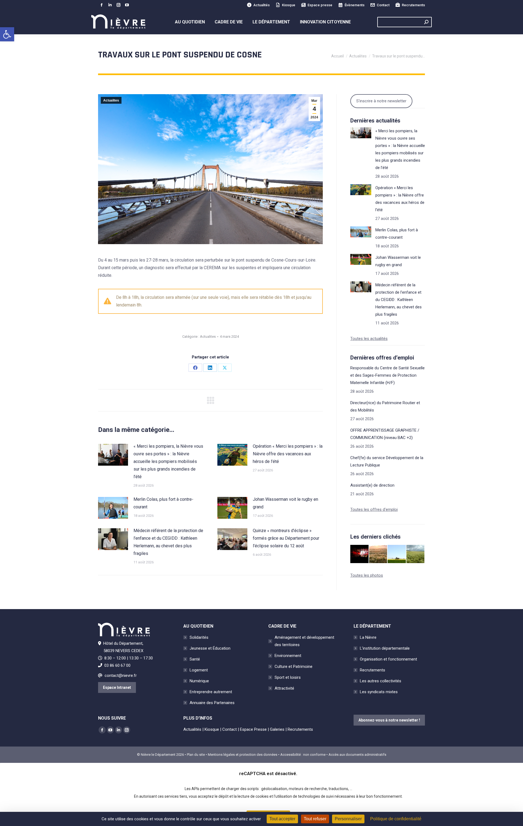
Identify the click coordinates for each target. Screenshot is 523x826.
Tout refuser (315, 818)
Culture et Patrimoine (293, 666)
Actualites (111, 100)
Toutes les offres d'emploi (374, 509)
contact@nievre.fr (121, 675)
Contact (383, 5)
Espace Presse (253, 729)
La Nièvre (368, 637)
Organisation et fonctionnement (388, 659)
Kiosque (288, 5)
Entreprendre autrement (211, 691)
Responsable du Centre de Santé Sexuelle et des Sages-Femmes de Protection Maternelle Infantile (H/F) (387, 375)
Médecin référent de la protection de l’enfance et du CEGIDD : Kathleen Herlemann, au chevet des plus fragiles (168, 542)
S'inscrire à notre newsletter (381, 101)
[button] (7, 34)
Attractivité (284, 688)
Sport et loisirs (288, 677)
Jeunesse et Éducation (210, 648)
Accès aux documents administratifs (357, 755)
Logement (199, 670)
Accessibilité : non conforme (303, 755)
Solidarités (199, 637)
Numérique (199, 680)
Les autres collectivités (380, 680)
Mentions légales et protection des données (242, 755)
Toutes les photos (366, 575)
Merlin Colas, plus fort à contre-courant (163, 503)
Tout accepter (282, 818)
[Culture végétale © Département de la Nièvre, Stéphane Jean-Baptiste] (378, 554)
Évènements (354, 5)
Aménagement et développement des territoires (304, 641)
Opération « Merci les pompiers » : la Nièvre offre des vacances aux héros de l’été (288, 454)
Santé (195, 659)
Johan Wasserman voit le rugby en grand (285, 503)
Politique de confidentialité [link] (395, 818)
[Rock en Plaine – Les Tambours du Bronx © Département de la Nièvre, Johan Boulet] (359, 554)
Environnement (288, 655)
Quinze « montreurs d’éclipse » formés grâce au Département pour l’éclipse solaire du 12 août (286, 538)
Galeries (277, 729)
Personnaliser (348, 818)
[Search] (426, 22)
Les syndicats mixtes (379, 691)
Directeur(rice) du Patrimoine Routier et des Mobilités (385, 406)
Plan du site (196, 755)
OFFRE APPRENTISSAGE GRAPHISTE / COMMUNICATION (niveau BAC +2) (384, 434)
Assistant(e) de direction (372, 485)
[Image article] (113, 455)
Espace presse (320, 5)
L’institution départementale (385, 648)
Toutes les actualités (369, 338)
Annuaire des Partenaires (212, 702)
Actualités (261, 5)
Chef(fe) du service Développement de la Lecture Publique (386, 461)
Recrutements (413, 5)
